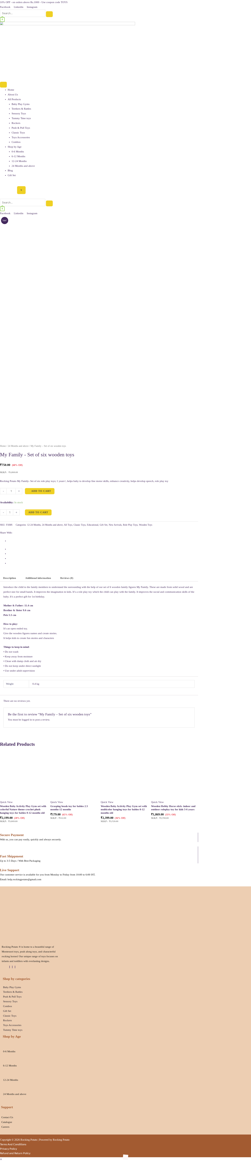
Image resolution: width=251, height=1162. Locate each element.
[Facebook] (9, 966)
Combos (16, 142)
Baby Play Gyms (21, 104)
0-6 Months (18, 151)
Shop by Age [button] (15, 146)
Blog (10, 170)
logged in (27, 719)
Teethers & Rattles (21, 108)
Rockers (16, 123)
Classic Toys (18, 132)
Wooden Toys (145, 525)
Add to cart (38, 512)
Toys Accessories (21, 137)
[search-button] (49, 14)
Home (11, 89)
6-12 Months (18, 156)
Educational (92, 525)
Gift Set (12, 175)
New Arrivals (115, 525)
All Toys (68, 525)
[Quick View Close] (1, 1159)
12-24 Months (19, 161)
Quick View (6, 802)
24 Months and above (23, 166)
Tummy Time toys (21, 118)
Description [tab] (9, 578)
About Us (13, 94)
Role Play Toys (130, 525)
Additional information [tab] (38, 578)
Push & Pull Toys (21, 127)
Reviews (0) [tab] (66, 578)
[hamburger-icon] (3, 85)
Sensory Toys (19, 113)
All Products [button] (14, 99)
